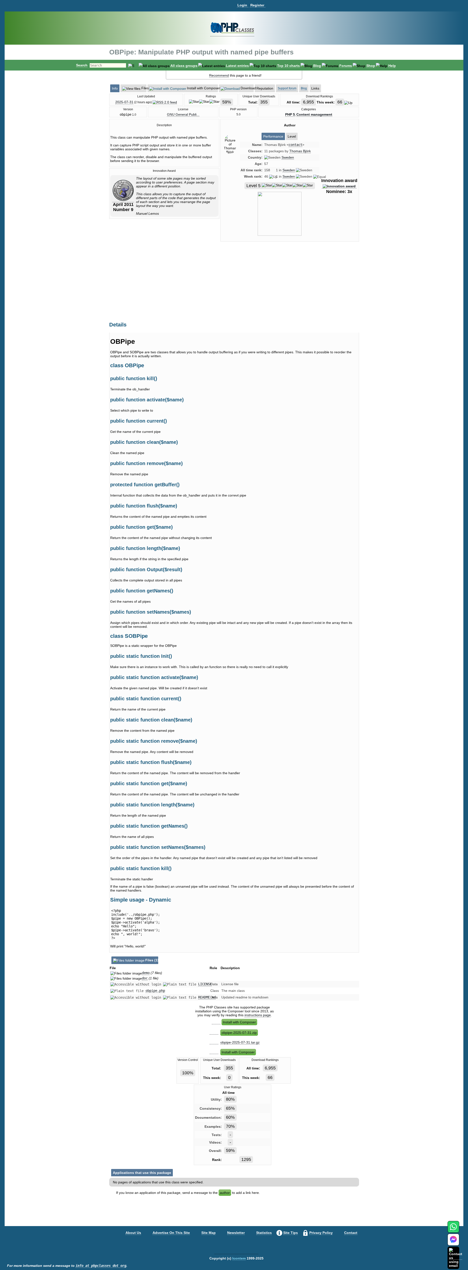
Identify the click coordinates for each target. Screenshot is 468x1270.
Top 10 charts (288, 66)
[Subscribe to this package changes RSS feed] (165, 102)
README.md (207, 997)
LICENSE (205, 984)
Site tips (290, 1233)
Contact (350, 1233)
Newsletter (236, 1233)
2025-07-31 (124, 102)
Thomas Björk (300, 151)
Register (257, 5)
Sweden (288, 157)
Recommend (219, 75)
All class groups (183, 66)
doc (145, 978)
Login (242, 5)
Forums (345, 66)
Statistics (264, 1233)
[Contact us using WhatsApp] (453, 1230)
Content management (314, 114)
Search (82, 65)
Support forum (287, 88)
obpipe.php (155, 991)
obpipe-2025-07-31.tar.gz (240, 1042)
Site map (208, 1233)
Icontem (239, 1258)
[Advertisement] (289, 286)
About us (133, 1233)
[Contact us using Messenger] (453, 1242)
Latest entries (237, 66)
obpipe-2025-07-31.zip (239, 1033)
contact (295, 145)
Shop (370, 66)
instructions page (257, 1015)
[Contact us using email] (455, 1258)
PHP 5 (290, 114)
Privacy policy (321, 1233)
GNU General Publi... (183, 114)
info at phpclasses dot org (101, 1266)
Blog (317, 66)
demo (146, 973)
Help (392, 66)
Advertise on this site (171, 1233)
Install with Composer (239, 1022)
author (225, 1193)
